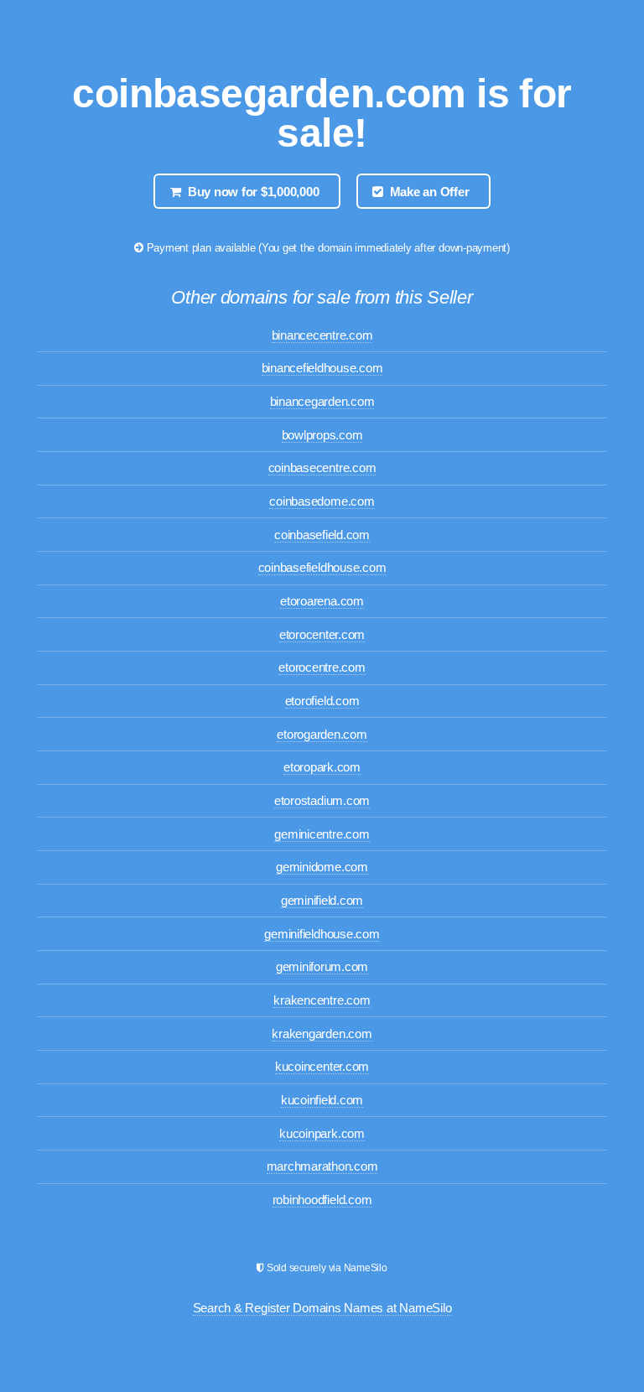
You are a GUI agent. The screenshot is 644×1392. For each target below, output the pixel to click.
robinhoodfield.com (322, 1200)
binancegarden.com (322, 401)
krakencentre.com (321, 1000)
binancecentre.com (322, 335)
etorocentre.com (321, 667)
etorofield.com (322, 701)
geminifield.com (322, 900)
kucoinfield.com (322, 1100)
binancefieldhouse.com (322, 368)
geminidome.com (322, 867)
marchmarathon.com (322, 1166)
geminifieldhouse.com (321, 934)
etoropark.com (322, 767)
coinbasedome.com (321, 501)
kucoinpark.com (322, 1133)
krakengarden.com (321, 1034)
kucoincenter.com (322, 1066)
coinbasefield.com (322, 535)
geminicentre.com (321, 834)
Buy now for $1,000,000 (253, 192)
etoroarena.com (322, 601)
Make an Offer (430, 192)
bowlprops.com (322, 435)
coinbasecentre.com (322, 468)
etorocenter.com (322, 634)
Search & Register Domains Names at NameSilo (322, 1308)
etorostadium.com (322, 801)
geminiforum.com (322, 967)
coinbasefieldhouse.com (322, 567)
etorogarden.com (321, 734)
